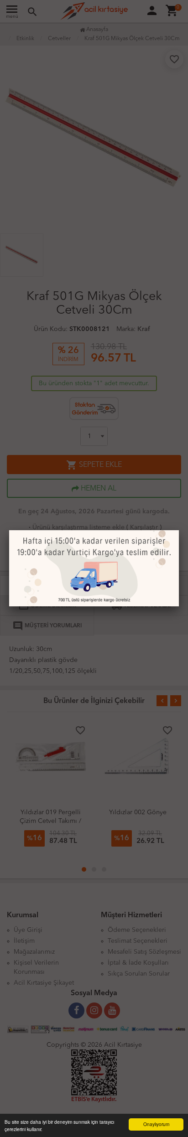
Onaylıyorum (156, 1124)
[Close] (179, 530)
